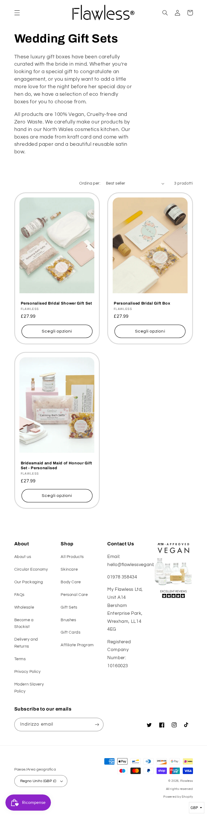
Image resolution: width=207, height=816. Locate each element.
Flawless (186, 780)
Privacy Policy (27, 672)
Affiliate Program (77, 645)
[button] (17, 12)
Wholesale (24, 607)
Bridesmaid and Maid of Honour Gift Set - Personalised (56, 465)
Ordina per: (89, 183)
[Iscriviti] (97, 724)
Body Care (71, 582)
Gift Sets (69, 607)
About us (22, 557)
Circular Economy (31, 569)
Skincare (69, 569)
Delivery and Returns (26, 642)
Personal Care (74, 595)
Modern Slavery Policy (29, 687)
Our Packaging (28, 582)
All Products (72, 557)
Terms (20, 659)
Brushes (68, 620)
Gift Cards (70, 632)
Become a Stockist (24, 623)
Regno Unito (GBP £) (38, 781)
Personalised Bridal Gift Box (142, 303)
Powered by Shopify (178, 796)
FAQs (19, 595)
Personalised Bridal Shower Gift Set (56, 303)
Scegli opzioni (57, 331)
